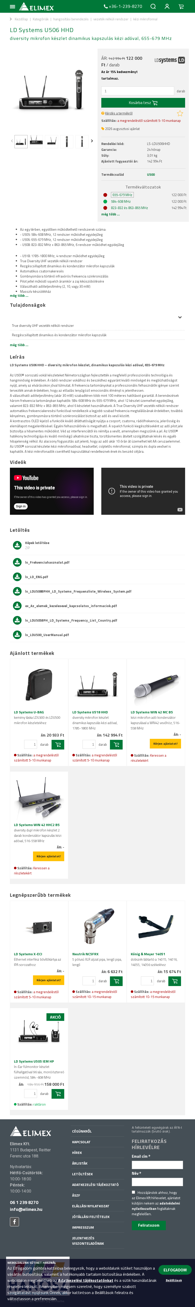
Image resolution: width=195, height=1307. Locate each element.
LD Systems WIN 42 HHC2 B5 (37, 832)
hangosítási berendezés (71, 19)
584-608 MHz (121, 201)
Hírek (77, 1152)
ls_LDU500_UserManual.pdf (47, 634)
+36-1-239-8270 (125, 6)
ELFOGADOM (175, 1270)
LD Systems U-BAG (37, 717)
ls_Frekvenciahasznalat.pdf (47, 562)
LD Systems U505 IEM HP (39, 1069)
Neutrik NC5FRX (97, 959)
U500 (151, 174)
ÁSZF (76, 1195)
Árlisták (79, 1163)
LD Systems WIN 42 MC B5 (155, 720)
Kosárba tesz (140, 103)
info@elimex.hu (26, 1209)
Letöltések (82, 1174)
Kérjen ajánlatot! (165, 743)
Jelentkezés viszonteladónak (88, 1240)
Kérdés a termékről (119, 113)
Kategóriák (40, 19)
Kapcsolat (81, 1141)
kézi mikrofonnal (145, 19)
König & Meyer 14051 (154, 959)
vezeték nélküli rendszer (110, 19)
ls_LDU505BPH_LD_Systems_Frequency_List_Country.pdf (71, 620)
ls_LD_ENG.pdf (36, 576)
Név (136, 1173)
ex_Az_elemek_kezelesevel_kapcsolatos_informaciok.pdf (71, 605)
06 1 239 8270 (24, 1202)
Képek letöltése (37, 545)
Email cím (141, 1156)
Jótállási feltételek (90, 1216)
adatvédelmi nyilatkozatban (156, 1205)
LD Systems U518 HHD (95, 720)
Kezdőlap (21, 19)
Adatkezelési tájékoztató (95, 1184)
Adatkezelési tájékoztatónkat (85, 1280)
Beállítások (174, 1280)
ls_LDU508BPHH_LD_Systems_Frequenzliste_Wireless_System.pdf (78, 591)
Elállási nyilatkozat (90, 1206)
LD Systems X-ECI (37, 959)
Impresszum (83, 1227)
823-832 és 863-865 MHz (129, 207)
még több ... (110, 214)
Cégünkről (82, 1131)
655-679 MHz (122, 194)
